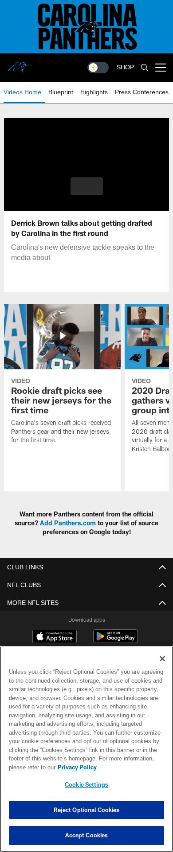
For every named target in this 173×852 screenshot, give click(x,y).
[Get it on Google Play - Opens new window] (115, 641)
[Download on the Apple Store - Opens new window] (54, 637)
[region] (86, 749)
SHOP (125, 67)
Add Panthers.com (68, 523)
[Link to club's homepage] (17, 64)
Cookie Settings (86, 784)
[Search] (144, 68)
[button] (86, 186)
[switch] (98, 67)
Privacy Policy (75, 767)
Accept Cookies (86, 835)
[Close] (162, 658)
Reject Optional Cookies (87, 809)
